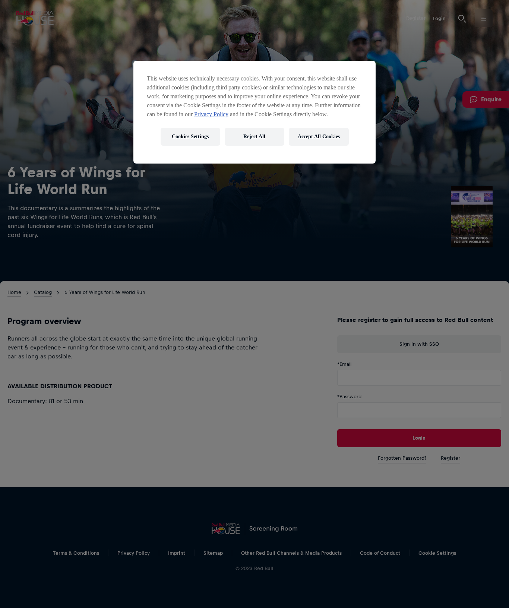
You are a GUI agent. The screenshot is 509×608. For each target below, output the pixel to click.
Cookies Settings (190, 136)
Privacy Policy (211, 114)
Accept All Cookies (319, 136)
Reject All (254, 136)
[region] (254, 112)
